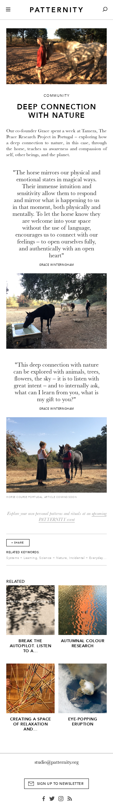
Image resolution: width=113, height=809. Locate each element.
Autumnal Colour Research (83, 643)
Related (15, 581)
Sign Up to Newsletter (60, 784)
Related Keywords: (23, 552)
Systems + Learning (21, 558)
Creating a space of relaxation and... (30, 724)
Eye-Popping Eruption (82, 721)
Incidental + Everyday (86, 558)
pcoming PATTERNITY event (72, 516)
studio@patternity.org (57, 762)
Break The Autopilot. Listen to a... (30, 645)
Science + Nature (53, 558)
